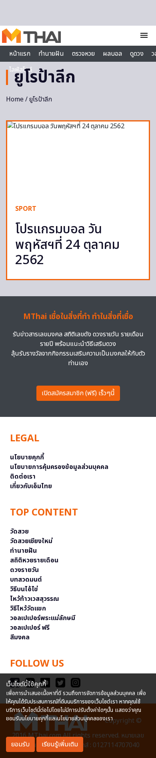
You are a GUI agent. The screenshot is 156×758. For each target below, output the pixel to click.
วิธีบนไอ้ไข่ (24, 589)
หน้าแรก (19, 54)
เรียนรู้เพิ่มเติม (60, 744)
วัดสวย (19, 531)
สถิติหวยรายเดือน (34, 560)
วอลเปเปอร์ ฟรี (30, 628)
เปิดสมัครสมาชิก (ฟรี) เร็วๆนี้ (78, 393)
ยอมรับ (20, 744)
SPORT (25, 209)
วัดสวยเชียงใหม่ (31, 541)
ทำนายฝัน (51, 54)
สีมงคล (20, 637)
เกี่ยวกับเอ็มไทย (31, 486)
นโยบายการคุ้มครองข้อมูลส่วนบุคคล (59, 467)
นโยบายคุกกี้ (27, 457)
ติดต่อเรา (23, 476)
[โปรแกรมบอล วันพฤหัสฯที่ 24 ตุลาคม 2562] (78, 158)
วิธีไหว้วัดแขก (28, 608)
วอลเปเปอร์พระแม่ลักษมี (42, 618)
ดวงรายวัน (24, 570)
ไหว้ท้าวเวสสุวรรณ (34, 599)
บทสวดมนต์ (26, 579)
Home (15, 99)
